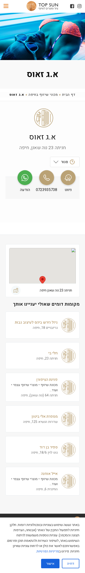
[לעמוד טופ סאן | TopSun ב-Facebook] (72, 6)
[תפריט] (6, 6)
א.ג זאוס (42, 74)
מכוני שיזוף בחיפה (43, 94)
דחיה (70, 563)
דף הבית (69, 94)
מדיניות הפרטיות (48, 551)
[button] (42, 280)
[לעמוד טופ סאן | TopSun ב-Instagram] (79, 6)
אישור (50, 563)
